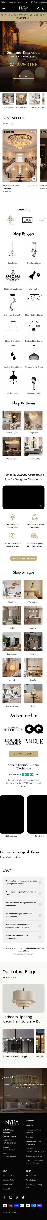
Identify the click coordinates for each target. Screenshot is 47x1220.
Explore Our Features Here (23, 754)
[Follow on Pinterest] (17, 1197)
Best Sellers (31, 1180)
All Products (31, 1176)
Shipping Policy (9, 1180)
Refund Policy (8, 1184)
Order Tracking (9, 1176)
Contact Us (7, 1189)
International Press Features (33, 1131)
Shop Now (23, 76)
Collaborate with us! (34, 1156)
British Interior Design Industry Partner (34, 1161)
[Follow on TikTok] (23, 1197)
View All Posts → (10, 977)
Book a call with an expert (23, 558)
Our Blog (29, 1137)
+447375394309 (11, 2)
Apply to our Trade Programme (33, 1142)
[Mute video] (40, 505)
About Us (30, 1125)
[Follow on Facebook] (4, 1197)
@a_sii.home (22, 836)
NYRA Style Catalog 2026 (34, 1186)
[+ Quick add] (34, 179)
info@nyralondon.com (11, 1156)
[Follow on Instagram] (10, 1197)
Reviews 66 (14, 774)
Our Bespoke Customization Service (35, 1150)
